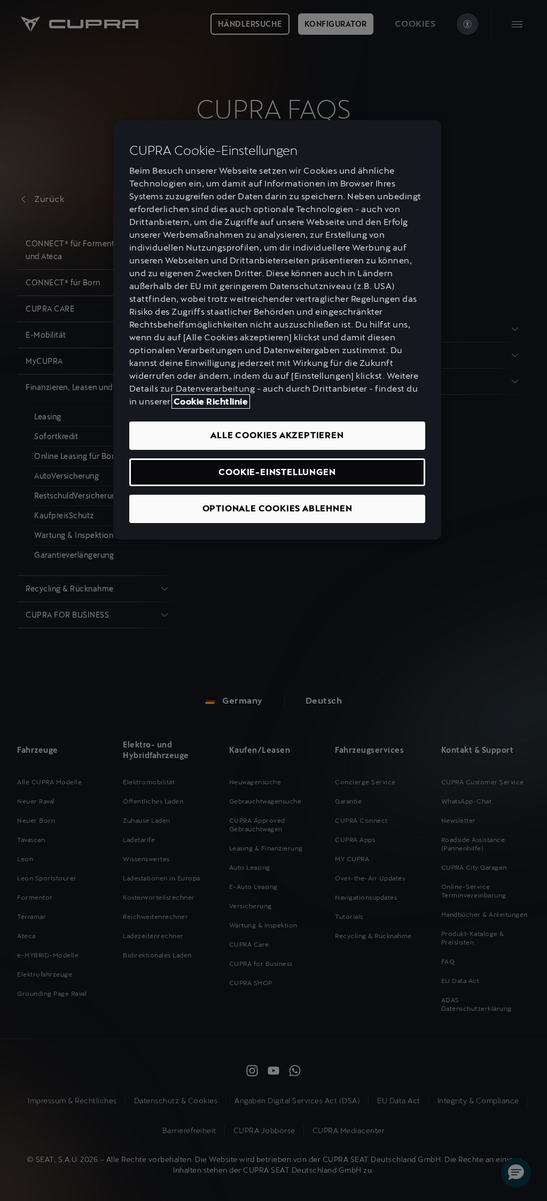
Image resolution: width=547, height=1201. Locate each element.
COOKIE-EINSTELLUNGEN (276, 472)
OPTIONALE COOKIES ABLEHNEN (277, 508)
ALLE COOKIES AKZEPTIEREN (276, 435)
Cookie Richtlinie (211, 401)
